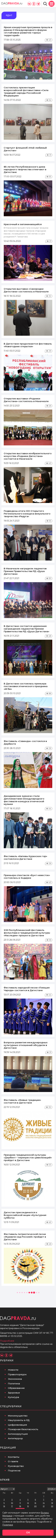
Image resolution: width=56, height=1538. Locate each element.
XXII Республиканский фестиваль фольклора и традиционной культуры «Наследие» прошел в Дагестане (27, 933)
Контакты (13, 1456)
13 (35, 1503)
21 (44, 1506)
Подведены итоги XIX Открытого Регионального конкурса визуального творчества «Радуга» (27, 514)
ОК (28, 1532)
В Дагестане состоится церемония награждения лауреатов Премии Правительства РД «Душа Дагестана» (26, 629)
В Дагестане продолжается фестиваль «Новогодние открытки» (28, 345)
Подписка (14, 1470)
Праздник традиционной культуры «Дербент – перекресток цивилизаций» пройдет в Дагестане (28, 1157)
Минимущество (17, 1415)
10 (12, 1503)
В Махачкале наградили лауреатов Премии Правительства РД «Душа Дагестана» (25, 571)
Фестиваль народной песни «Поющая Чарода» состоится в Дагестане (27, 989)
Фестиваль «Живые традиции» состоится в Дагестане (22, 1101)
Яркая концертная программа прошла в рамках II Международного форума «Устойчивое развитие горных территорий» (28, 31)
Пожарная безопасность (23, 1429)
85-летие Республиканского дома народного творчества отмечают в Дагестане (25, 169)
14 (44, 1503)
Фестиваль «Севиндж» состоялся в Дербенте (25, 742)
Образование (16, 1388)
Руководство (16, 1466)
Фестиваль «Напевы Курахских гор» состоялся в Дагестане (25, 857)
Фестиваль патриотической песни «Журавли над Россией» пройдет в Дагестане (25, 1237)
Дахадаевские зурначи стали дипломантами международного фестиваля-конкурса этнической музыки (24, 800)
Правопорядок (17, 1374)
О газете (13, 1461)
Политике (7, 1525)
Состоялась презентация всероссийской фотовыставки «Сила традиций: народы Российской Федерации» (26, 91)
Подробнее (7, 1340)
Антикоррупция (18, 1433)
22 (52, 1506)
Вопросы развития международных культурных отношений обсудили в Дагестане (25, 1045)
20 (35, 1506)
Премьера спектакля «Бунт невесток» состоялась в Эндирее (27, 876)
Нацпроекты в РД (19, 1420)
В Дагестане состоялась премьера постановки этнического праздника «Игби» (25, 686)
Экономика (15, 1378)
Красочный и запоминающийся (23, 224)
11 (20, 1503)
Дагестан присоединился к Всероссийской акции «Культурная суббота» (25, 1215)
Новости (13, 1369)
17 (12, 1506)
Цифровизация (17, 1424)
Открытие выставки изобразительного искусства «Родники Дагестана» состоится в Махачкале (28, 456)
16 (4, 1506)
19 (28, 1506)
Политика (14, 1383)
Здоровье (14, 1392)
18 (20, 1506)
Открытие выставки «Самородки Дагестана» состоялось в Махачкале (26, 290)
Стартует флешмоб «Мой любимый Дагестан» (25, 149)
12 (28, 1503)
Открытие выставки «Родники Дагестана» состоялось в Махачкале (26, 400)
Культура (13, 1397)
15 (52, 1503)
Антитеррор (15, 1438)
